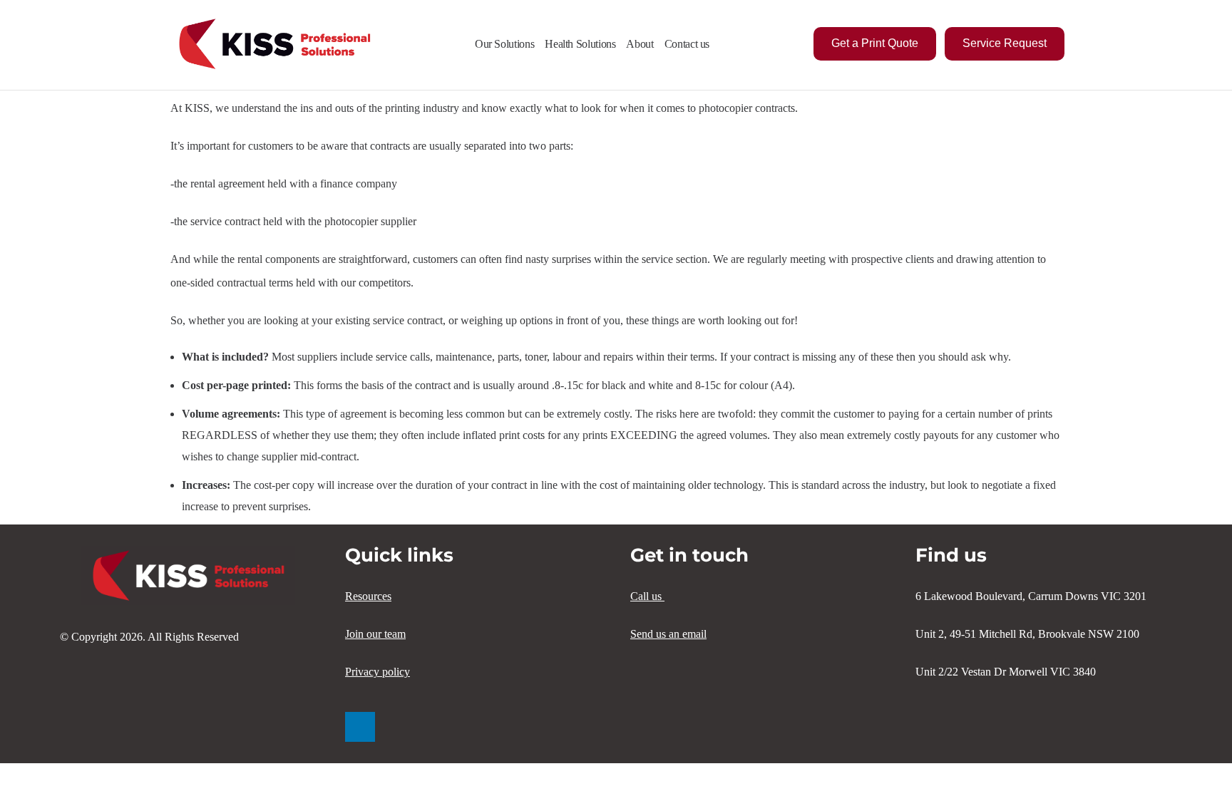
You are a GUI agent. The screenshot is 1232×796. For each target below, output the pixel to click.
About (639, 44)
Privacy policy (377, 672)
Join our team (375, 634)
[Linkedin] (360, 727)
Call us (647, 596)
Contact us (686, 44)
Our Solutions (504, 44)
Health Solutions (580, 44)
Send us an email (668, 634)
